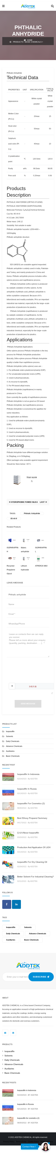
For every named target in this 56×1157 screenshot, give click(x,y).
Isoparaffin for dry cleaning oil (32, 862)
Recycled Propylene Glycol (11, 570)
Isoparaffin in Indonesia (28, 774)
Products (18, 42)
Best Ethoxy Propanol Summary (32, 818)
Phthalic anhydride (32, 513)
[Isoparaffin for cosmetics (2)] (7, 1120)
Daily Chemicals (12, 741)
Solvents (9, 736)
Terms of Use (21, 1142)
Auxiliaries (10, 751)
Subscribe (40, 977)
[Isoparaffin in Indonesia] (7, 1092)
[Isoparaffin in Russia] (7, 1106)
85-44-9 (14, 519)
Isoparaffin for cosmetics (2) (31, 803)
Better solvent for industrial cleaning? (35, 876)
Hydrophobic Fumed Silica (24, 502)
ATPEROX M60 (41, 566)
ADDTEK (34, 1095)
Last (42, 502)
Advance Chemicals (14, 746)
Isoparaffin (10, 731)
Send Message (28, 704)
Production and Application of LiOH (33, 847)
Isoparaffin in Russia (27, 789)
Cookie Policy (33, 1142)
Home (29, 40)
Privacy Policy (8, 1142)
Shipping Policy (46, 1142)
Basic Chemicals (33, 42)
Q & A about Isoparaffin (28, 833)
